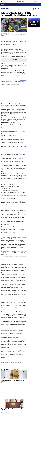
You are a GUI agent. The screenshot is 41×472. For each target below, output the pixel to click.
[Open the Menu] (2, 1)
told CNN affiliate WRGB (21, 158)
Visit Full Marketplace (23, 369)
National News (5, 8)
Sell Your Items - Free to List (13, 369)
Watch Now (37, 1)
